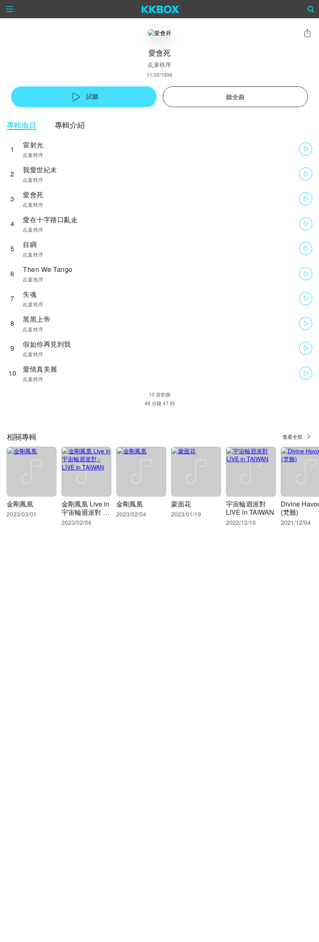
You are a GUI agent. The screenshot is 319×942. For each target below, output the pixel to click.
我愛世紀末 (40, 169)
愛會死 (33, 194)
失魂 (30, 294)
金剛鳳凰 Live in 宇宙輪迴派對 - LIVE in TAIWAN (85, 512)
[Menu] (10, 9)
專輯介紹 (70, 125)
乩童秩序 (159, 64)
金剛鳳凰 (20, 504)
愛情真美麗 (40, 369)
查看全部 (292, 436)
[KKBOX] (160, 9)
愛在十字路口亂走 (50, 219)
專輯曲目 (22, 125)
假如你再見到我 (47, 344)
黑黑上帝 (36, 319)
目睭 (30, 244)
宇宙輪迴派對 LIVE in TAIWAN (250, 508)
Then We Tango (48, 269)
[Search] (311, 9)
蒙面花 (181, 504)
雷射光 (33, 144)
